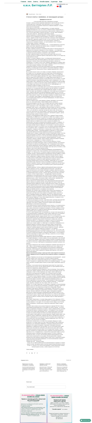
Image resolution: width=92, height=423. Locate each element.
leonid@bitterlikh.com (62, 4)
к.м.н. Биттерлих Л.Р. (37, 5)
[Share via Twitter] (29, 352)
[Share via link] (34, 352)
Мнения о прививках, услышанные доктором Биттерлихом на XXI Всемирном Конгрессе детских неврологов (62, 364)
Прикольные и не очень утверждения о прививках (28, 364)
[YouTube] (58, 6)
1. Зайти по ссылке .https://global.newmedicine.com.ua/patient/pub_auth (33, 407)
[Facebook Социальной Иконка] (60, 6)
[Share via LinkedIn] (32, 352)
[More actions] (65, 14)
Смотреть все (68, 360)
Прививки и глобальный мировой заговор (45, 364)
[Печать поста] (37, 352)
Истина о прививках (30, 349)
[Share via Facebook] (26, 352)
